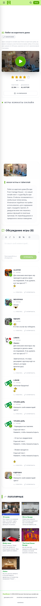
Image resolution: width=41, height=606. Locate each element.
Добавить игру (8, 597)
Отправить (28, 257)
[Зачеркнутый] (13, 237)
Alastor (25, 87)
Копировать (30, 292)
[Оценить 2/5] (16, 77)
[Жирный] (6, 237)
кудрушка (17, 472)
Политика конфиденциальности (27, 597)
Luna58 (16, 380)
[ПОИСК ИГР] (31, 3)
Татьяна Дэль (19, 402)
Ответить (19, 292)
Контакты (20, 602)
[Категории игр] (4, 2)
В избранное (22, 93)
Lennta (16, 338)
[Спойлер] (23, 237)
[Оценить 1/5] (12, 77)
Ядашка (16, 319)
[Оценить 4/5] (24, 77)
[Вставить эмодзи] (29, 237)
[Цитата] (19, 237)
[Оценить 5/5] (28, 77)
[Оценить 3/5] (20, 77)
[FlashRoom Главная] (9, 2)
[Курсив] (9, 237)
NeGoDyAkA (18, 299)
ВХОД (36, 2)
